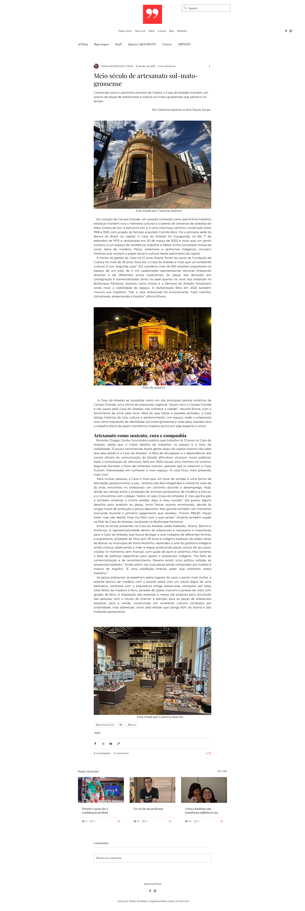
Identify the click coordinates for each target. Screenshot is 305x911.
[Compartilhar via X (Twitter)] (103, 743)
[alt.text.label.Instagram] (290, 31)
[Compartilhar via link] (118, 743)
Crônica (167, 44)
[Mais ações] (209, 66)
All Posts (83, 44)
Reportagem (101, 44)
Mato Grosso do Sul (105, 724)
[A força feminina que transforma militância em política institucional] (204, 790)
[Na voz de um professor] (153, 790)
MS (120, 724)
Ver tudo (222, 771)
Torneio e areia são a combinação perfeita (95, 810)
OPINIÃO (184, 44)
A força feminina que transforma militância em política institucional (201, 810)
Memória (132, 724)
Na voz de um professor (148, 809)
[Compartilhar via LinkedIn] (110, 743)
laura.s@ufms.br (152, 883)
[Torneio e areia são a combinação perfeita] (101, 790)
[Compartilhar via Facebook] (95, 743)
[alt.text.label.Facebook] (286, 31)
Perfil (118, 44)
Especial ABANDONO (142, 44)
